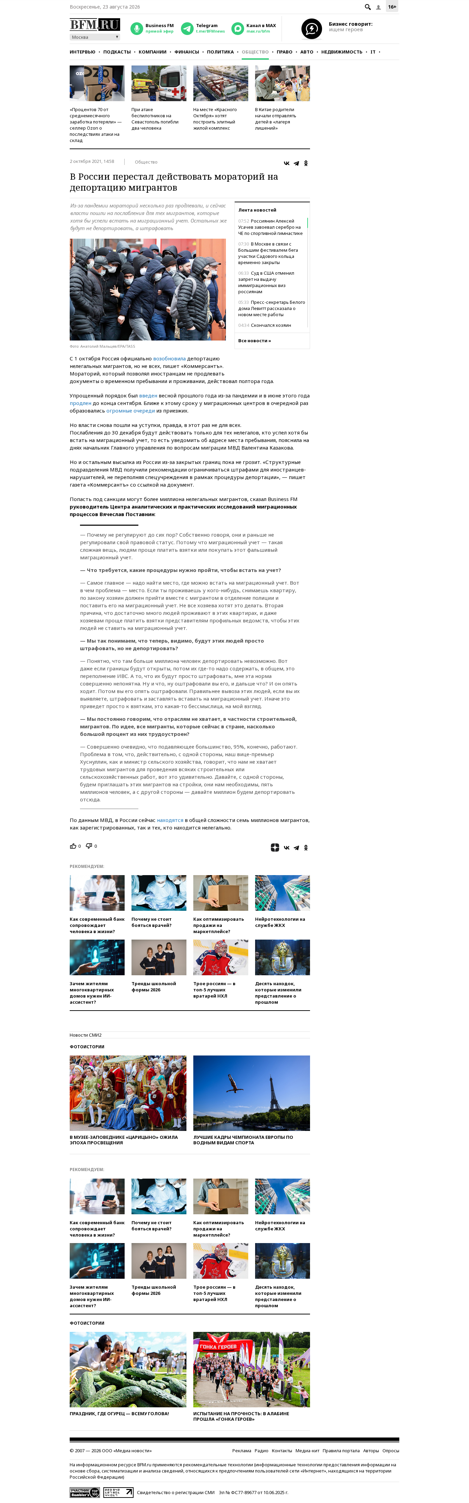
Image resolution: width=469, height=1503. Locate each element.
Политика (220, 52)
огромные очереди (130, 410)
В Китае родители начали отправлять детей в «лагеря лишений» (275, 118)
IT (373, 52)
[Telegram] (296, 163)
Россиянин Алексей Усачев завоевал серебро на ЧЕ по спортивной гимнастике (270, 227)
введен (148, 395)
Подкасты (117, 52)
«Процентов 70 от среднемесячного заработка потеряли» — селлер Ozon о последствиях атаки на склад (96, 124)
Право (285, 52)
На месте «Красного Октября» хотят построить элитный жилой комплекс (215, 118)
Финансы (186, 52)
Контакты (282, 1450)
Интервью (82, 52)
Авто (306, 52)
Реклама (241, 1450)
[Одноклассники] (306, 163)
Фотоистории (87, 1047)
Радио (261, 1450)
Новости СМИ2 (85, 1035)
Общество (255, 52)
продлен (80, 402)
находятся (170, 819)
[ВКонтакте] (287, 163)
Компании (153, 52)
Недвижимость (342, 52)
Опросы (390, 1450)
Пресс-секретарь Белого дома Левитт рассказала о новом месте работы (271, 308)
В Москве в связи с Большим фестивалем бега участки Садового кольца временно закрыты (268, 253)
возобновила (169, 358)
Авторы (371, 1450)
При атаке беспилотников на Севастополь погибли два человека (155, 118)
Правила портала (341, 1450)
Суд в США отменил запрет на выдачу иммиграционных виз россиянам (266, 282)
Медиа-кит (307, 1450)
